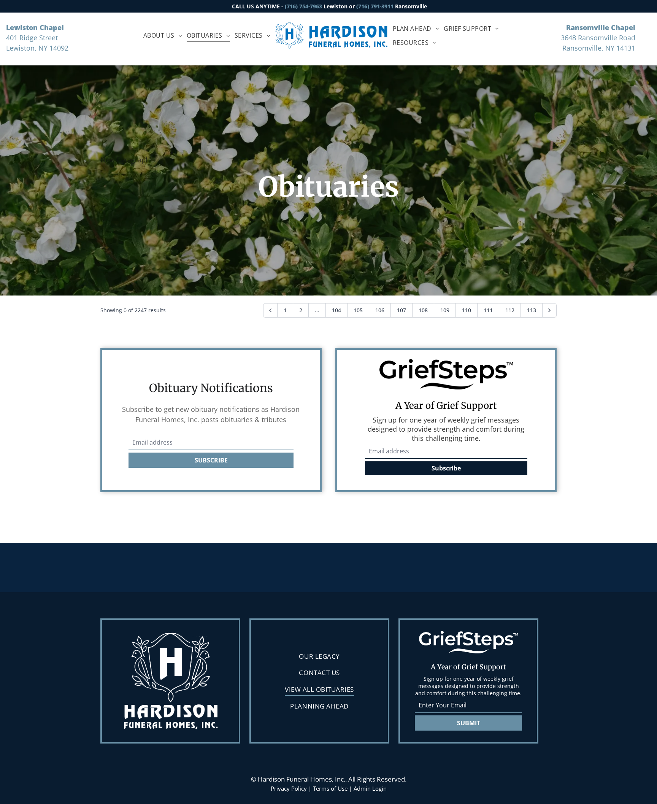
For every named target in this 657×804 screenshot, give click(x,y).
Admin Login (370, 788)
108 (423, 310)
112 (509, 310)
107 (401, 310)
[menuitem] (162, 35)
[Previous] (270, 310)
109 (444, 310)
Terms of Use (330, 788)
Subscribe (446, 468)
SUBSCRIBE (211, 460)
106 (379, 310)
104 (336, 310)
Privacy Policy (289, 788)
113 (531, 310)
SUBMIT (468, 723)
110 (466, 310)
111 (488, 310)
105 (358, 310)
